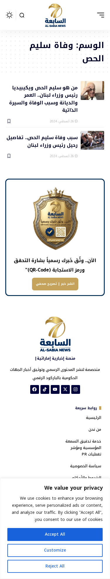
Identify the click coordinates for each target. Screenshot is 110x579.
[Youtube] (55, 389)
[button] (99, 15)
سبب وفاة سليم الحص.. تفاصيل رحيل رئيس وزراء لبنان (42, 141)
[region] (55, 528)
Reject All (55, 566)
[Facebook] (34, 389)
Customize (55, 550)
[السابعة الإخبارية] (55, 15)
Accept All (55, 534)
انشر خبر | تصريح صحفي (55, 284)
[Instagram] (75, 389)
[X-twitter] (65, 389)
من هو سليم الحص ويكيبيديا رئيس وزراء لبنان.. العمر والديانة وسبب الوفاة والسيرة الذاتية (43, 98)
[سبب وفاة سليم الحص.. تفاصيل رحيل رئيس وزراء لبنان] (92, 140)
